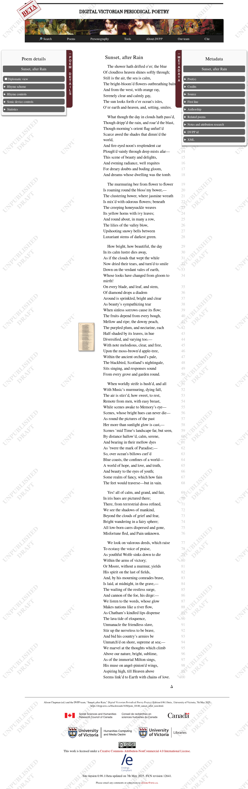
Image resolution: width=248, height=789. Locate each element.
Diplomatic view (18, 79)
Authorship (194, 109)
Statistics (12, 109)
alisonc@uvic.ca (149, 782)
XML (191, 139)
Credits (192, 86)
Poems (71, 39)
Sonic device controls (20, 101)
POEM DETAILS (70, 75)
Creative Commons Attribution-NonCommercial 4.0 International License (145, 751)
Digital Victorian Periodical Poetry (124, 11)
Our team (183, 39)
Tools (127, 39)
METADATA (179, 69)
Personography (99, 39)
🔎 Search (45, 39)
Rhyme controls (17, 94)
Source (192, 94)
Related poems (197, 117)
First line (193, 101)
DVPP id (193, 132)
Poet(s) (192, 79)
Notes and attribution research (206, 124)
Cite (207, 39)
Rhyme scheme (16, 86)
